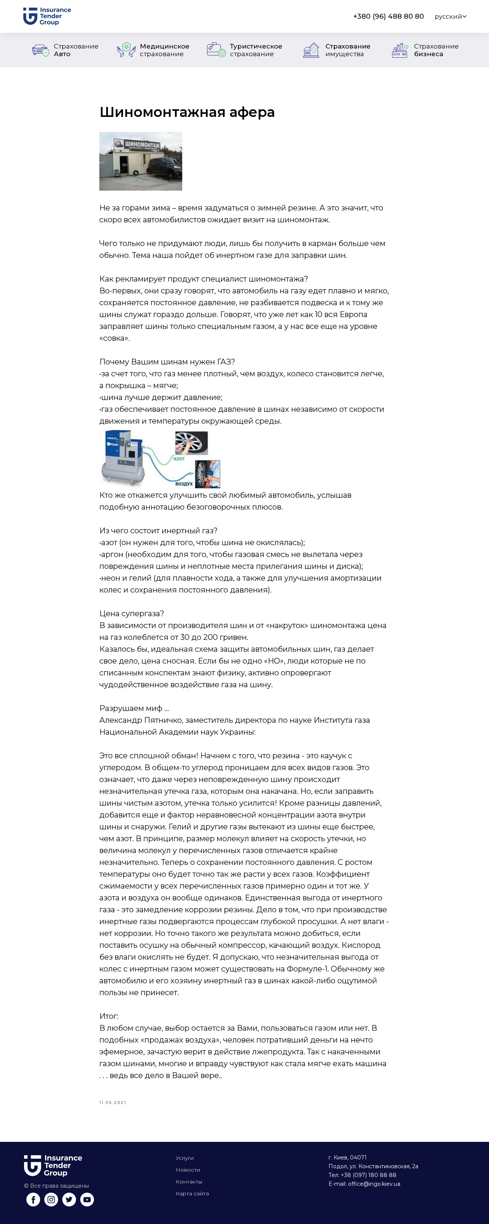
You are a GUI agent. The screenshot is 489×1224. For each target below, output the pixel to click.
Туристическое (256, 50)
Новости (188, 1169)
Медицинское (164, 50)
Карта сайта (192, 1193)
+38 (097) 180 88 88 (369, 1175)
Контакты (189, 1181)
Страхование (348, 50)
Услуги (185, 1157)
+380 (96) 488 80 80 (388, 16)
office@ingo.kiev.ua (374, 1183)
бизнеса (436, 50)
